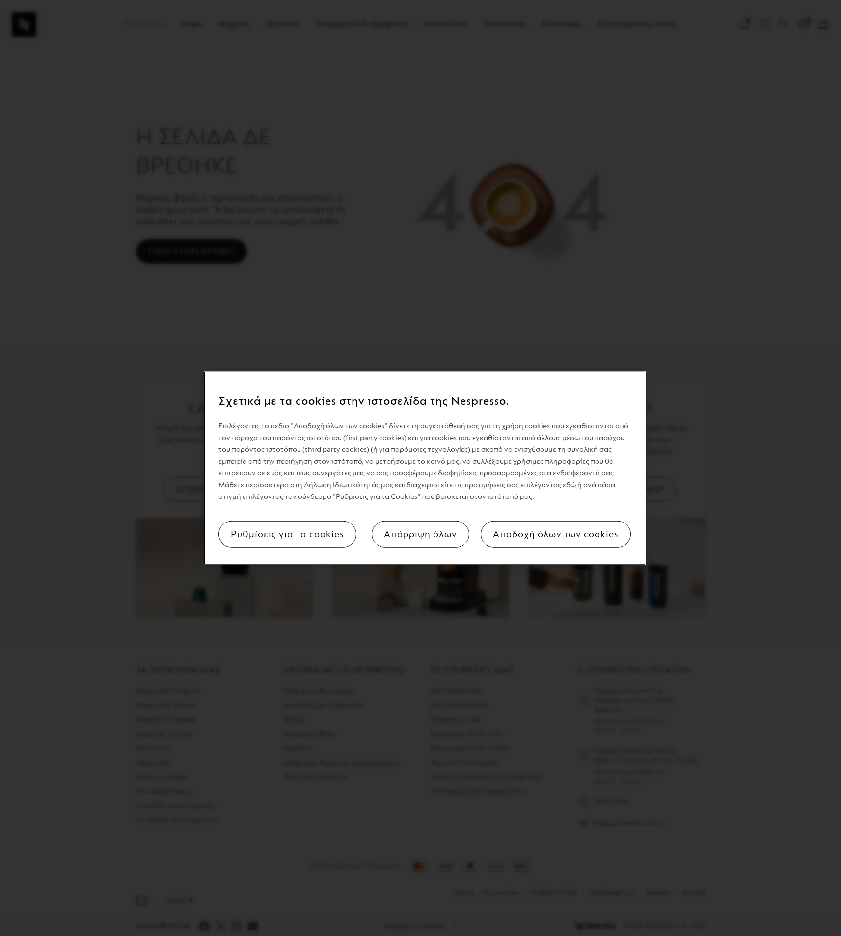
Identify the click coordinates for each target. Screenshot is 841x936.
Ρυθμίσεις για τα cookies (287, 534)
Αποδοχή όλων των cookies (556, 534)
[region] (425, 468)
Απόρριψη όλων (420, 534)
